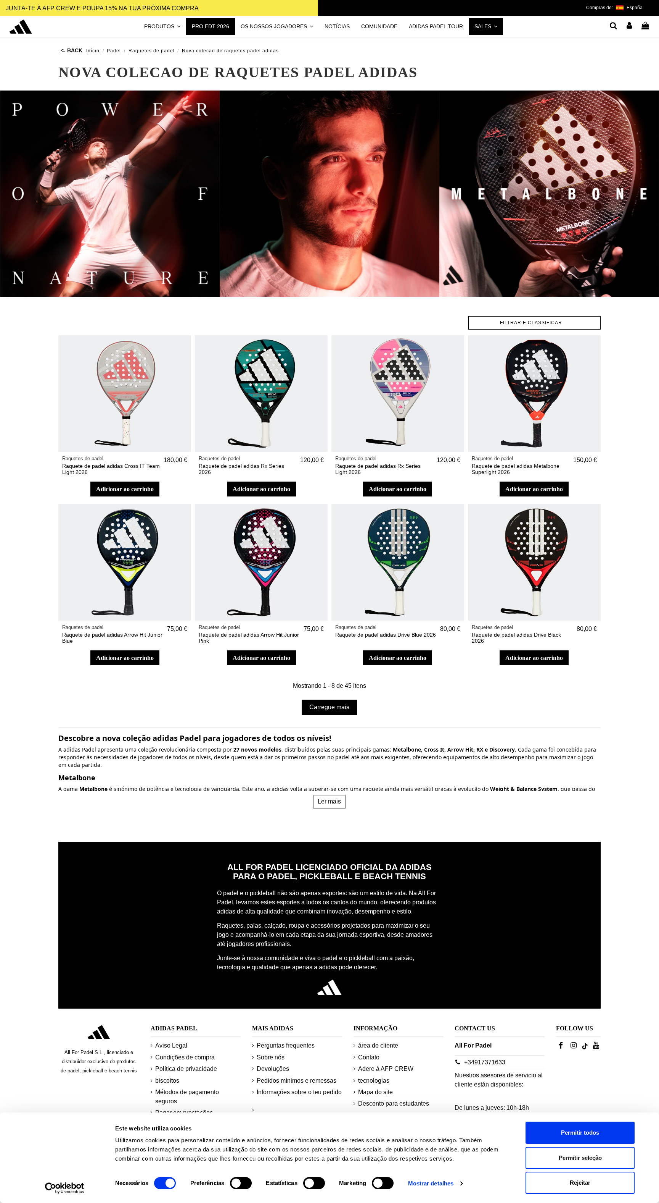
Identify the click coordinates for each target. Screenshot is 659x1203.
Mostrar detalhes (431, 1183)
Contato (368, 1057)
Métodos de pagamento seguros (187, 1096)
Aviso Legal (171, 1045)
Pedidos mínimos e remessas (296, 1080)
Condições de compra (185, 1057)
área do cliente (378, 1045)
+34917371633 (484, 1062)
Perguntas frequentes (286, 1045)
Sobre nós (270, 1057)
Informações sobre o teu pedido (299, 1092)
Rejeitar (580, 1182)
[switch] (241, 1183)
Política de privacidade (186, 1069)
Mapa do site (375, 1092)
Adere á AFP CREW (385, 1069)
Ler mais (329, 801)
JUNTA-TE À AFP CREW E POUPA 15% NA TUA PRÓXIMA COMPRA (102, 8)
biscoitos (167, 1080)
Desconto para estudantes (393, 1103)
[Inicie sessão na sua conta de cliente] (630, 26)
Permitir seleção (580, 1157)
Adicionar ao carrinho (125, 489)
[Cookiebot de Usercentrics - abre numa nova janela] (64, 1188)
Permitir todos (580, 1132)
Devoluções (273, 1069)
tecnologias (373, 1080)
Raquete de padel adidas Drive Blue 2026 (385, 635)
